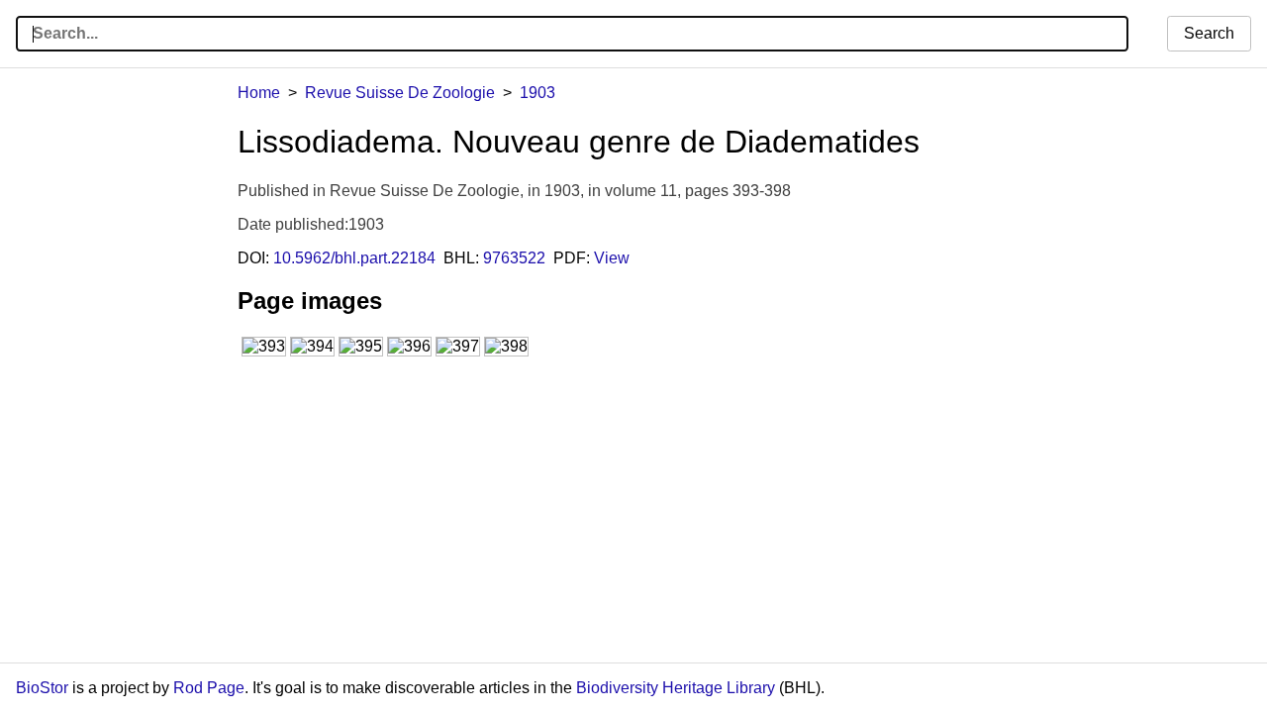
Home (259, 92)
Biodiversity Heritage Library (675, 687)
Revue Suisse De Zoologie (400, 92)
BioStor (42, 687)
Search (1209, 33)
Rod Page (208, 687)
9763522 (514, 258)
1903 (537, 92)
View (612, 258)
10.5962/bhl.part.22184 (354, 258)
